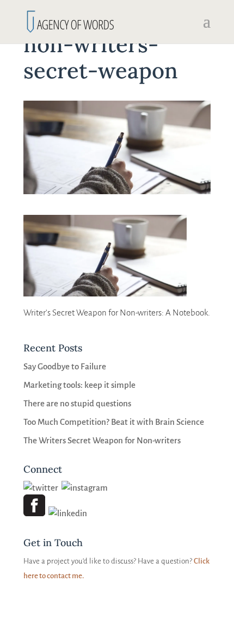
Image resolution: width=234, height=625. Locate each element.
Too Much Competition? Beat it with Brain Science (113, 421)
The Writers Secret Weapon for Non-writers (102, 440)
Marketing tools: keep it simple (79, 384)
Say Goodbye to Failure (64, 366)
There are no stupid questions (77, 403)
